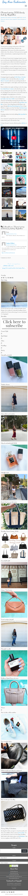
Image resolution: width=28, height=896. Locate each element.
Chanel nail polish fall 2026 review (14, 878)
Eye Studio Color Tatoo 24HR (7, 99)
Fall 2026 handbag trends (14, 871)
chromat (20, 17)
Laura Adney (10, 243)
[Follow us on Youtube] (11, 278)
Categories (14, 860)
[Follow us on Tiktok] (7, 278)
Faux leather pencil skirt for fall (14, 874)
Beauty (9, 17)
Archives (14, 855)
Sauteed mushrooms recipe (14, 873)
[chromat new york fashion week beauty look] (14, 36)
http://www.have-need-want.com (8, 252)
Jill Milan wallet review (8, 265)
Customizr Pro (20, 894)
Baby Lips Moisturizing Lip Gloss (15, 106)
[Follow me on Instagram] (6, 278)
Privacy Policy (14, 888)
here (2, 125)
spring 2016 (15, 19)
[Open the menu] (26, 6)
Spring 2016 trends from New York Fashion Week (14, 268)
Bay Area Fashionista (14, 2)
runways (11, 19)
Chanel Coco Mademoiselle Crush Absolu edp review (14, 876)
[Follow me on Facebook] (4, 278)
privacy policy (21, 832)
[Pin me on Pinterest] (9, 278)
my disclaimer (22, 836)
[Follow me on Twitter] (2, 278)
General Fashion (14, 17)
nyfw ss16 (7, 19)
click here (23, 123)
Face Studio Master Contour (7, 89)
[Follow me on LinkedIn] (13, 278)
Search (14, 847)
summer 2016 (19, 19)
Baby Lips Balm (21, 114)
